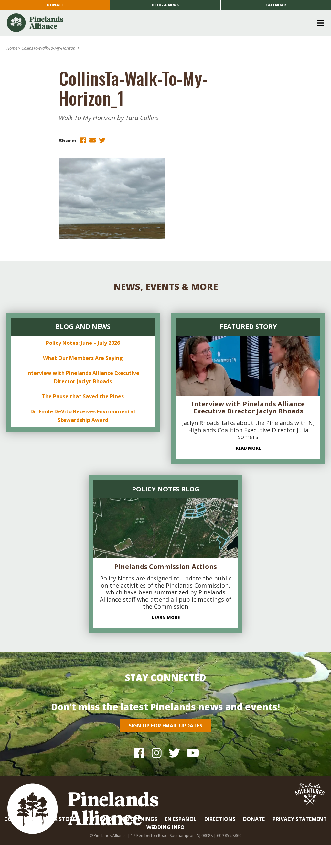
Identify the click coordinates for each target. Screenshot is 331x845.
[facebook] (83, 140)
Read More (248, 448)
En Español (181, 819)
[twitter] (102, 140)
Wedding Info (165, 827)
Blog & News (165, 4)
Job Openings (138, 819)
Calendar (275, 4)
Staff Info (97, 819)
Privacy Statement (299, 819)
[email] (92, 140)
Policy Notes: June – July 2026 (83, 342)
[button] (163, 23)
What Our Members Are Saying (83, 358)
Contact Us (21, 819)
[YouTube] (192, 752)
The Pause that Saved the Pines (83, 396)
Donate (55, 4)
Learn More (166, 617)
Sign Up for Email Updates (165, 725)
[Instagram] (156, 752)
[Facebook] (138, 752)
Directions (219, 819)
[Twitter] (174, 752)
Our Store (60, 819)
